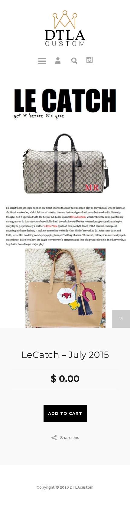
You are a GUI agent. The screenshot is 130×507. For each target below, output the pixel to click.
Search (74, 60)
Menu (42, 60)
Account (58, 60)
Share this (69, 437)
